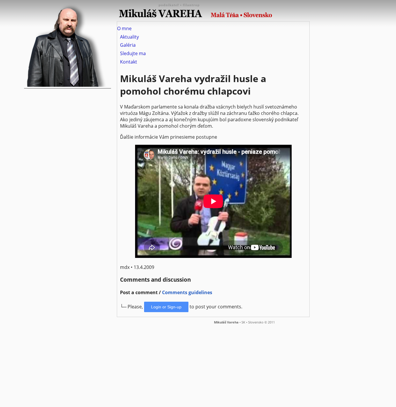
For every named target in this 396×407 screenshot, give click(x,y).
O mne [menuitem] (124, 28)
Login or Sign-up (166, 307)
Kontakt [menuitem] (128, 62)
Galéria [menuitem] (128, 45)
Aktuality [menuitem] (129, 37)
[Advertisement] (174, 365)
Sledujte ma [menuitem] (133, 53)
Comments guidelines (187, 292)
